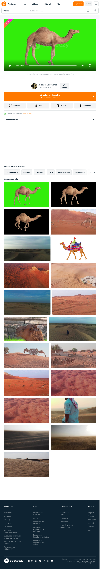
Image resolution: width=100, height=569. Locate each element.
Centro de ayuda (63, 512)
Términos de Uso (71, 560)
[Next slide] (90, 171)
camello (26, 171)
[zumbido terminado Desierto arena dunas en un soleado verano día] (26, 274)
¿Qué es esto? (27, 114)
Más (58, 4)
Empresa (7, 522)
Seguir (64, 87)
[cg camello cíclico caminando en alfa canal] (73, 193)
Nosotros (63, 520)
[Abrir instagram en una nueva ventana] (32, 560)
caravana (39, 171)
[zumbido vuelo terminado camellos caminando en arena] (73, 221)
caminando (80, 171)
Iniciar (88, 4)
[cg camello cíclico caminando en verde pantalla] (26, 193)
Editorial (47, 4)
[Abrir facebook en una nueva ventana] (29, 560)
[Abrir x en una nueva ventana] (48, 560)
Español (89, 515)
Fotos (23, 4)
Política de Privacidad (86, 560)
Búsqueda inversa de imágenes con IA (12, 536)
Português (90, 518)
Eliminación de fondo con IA (10, 541)
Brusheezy (8, 511)
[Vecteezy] (3, 3)
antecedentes (64, 171)
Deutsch (89, 522)
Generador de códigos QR (9, 547)
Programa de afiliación (38, 521)
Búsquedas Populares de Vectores (38, 528)
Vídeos (35, 4)
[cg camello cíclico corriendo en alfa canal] (26, 221)
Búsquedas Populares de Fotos (38, 536)
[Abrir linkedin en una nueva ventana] (36, 560)
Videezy (7, 518)
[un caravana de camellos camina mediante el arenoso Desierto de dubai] (73, 354)
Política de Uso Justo (84, 562)
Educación (8, 525)
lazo (51, 171)
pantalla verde (12, 171)
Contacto (63, 517)
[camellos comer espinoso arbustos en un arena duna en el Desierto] (26, 354)
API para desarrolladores (10, 530)
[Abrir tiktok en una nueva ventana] (44, 560)
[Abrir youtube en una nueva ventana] (52, 560)
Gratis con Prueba (50, 96)
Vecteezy (7, 515)
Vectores (12, 4)
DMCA (35, 517)
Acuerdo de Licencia (37, 512)
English (89, 511)
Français (89, 525)
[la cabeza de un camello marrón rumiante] (25, 328)
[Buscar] (88, 10)
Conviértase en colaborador (65, 525)
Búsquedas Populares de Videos (38, 543)
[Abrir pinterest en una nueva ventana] (40, 560)
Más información (12, 118)
